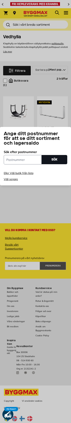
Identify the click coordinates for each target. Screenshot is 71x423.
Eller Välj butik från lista (18, 173)
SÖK (54, 159)
